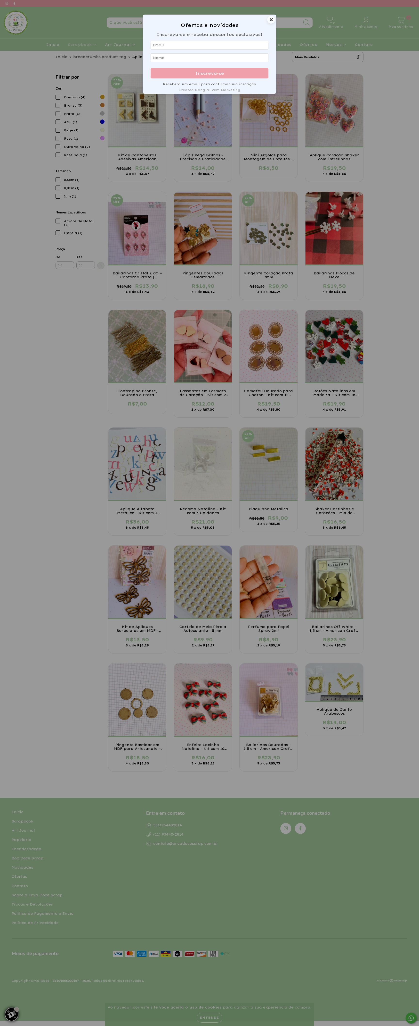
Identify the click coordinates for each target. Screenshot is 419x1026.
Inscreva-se (209, 73)
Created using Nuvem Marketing (209, 90)
